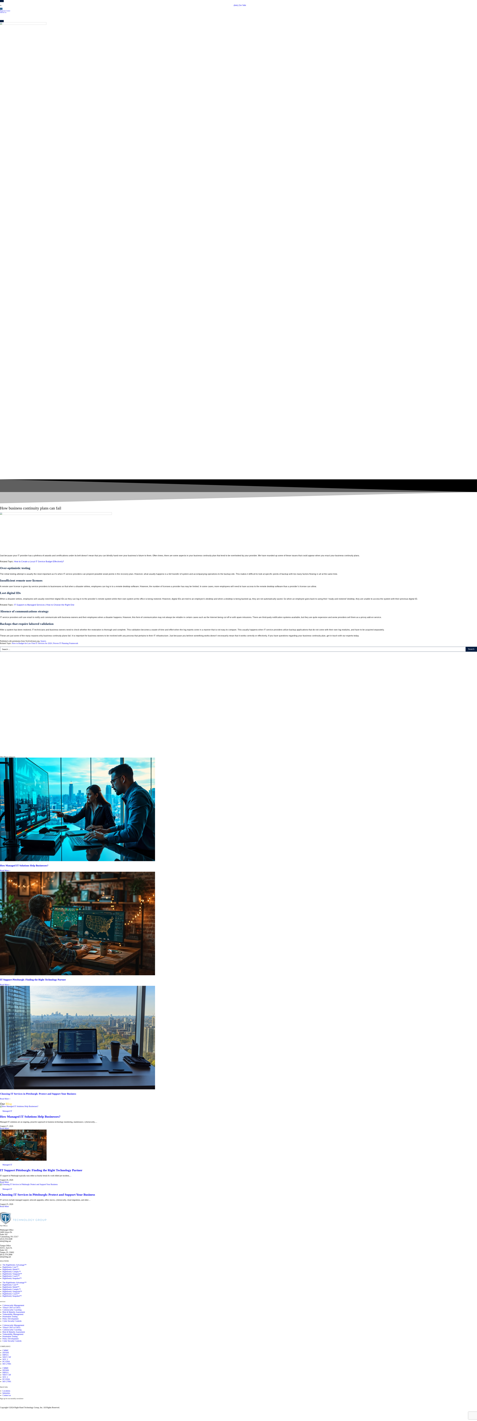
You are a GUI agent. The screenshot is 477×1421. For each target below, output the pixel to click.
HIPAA (3, 716)
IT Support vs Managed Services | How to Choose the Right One (44, 605)
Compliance (4, 697)
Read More (4, 1128)
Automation (4, 677)
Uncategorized (5, 750)
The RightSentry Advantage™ (14, 1265)
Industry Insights (6, 721)
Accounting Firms (7, 667)
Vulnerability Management (12, 1314)
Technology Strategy (8, 745)
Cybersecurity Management (13, 1305)
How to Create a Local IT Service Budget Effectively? (39, 561)
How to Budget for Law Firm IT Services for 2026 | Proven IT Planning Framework (45, 643)
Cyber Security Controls (11, 1321)
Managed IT (5, 730)
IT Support (4, 726)
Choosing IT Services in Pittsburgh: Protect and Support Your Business (38, 1093)
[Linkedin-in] (16, 16)
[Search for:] (233, 649)
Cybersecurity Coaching (11, 1310)
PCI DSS (6, 1362)
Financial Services (7, 706)
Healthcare (4, 711)
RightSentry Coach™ (11, 1276)
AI (1, 672)
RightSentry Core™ (10, 1267)
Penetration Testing (10, 1316)
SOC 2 (5, 1359)
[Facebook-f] (3, 16)
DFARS (5, 1353)
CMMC (3, 687)
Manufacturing (6, 735)
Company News (6, 692)
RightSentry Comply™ (11, 1272)
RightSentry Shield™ (10, 1269)
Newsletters (4, 740)
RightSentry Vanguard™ (12, 1274)
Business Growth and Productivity (13, 682)
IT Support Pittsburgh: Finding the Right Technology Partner (33, 979)
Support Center (5, 11)
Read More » (5, 870)
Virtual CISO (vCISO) (11, 1308)
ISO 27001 (6, 1364)
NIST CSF (6, 1357)
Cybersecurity (5, 701)
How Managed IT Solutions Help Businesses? (24, 865)
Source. (43, 641)
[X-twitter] (10, 16)
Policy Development (10, 1319)
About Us (3, 12)
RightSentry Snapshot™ (12, 1278)
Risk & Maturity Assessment (13, 1312)
